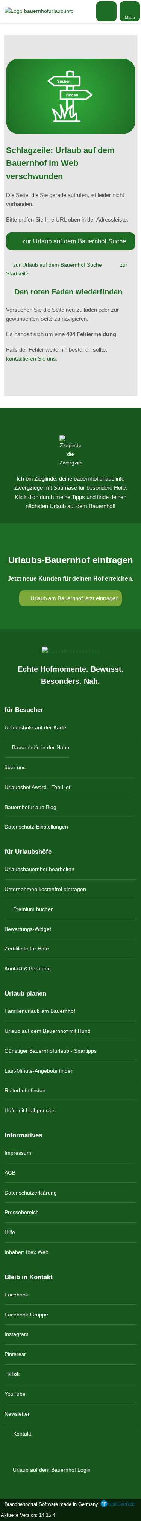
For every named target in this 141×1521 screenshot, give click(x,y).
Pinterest (15, 1354)
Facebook (16, 1295)
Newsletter (17, 1414)
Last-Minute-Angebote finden (39, 1071)
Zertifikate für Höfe (27, 949)
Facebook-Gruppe (26, 1315)
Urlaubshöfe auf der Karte (35, 727)
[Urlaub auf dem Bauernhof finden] (106, 11)
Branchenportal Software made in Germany (50, 1504)
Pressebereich (22, 1212)
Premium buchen (33, 909)
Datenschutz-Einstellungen (36, 827)
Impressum (18, 1153)
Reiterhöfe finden (25, 1090)
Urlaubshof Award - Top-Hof (37, 787)
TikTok (12, 1374)
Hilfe (10, 1232)
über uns (15, 767)
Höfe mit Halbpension (30, 1110)
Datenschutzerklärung (31, 1193)
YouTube (15, 1394)
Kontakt (21, 1434)
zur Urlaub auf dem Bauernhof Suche (74, 241)
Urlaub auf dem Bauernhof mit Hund (48, 1031)
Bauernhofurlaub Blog (30, 807)
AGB (10, 1173)
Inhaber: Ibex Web (27, 1252)
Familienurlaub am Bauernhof (40, 1011)
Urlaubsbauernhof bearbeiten (39, 869)
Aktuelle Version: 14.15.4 (28, 1515)
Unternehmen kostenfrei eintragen (45, 889)
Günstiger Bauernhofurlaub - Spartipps (51, 1051)
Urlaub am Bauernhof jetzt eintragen (73, 598)
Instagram (17, 1334)
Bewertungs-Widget (28, 929)
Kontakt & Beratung (28, 968)
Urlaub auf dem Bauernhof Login (51, 1470)
